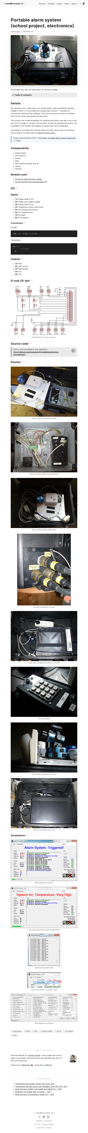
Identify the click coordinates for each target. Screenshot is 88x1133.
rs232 (59, 1031)
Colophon (48, 1121)
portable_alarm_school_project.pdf (62, 138)
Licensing (40, 1127)
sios (35, 1031)
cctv (15, 1035)
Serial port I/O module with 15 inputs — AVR (33, 1092)
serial (28, 1031)
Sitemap (39, 1121)
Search (59, 4)
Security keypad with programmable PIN (31, 182)
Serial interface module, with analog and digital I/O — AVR (38, 1089)
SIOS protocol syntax (46, 133)
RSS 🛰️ (49, 1065)
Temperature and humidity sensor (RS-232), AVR (34, 1084)
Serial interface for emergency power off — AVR (34, 1094)
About (66, 4)
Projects (42, 4)
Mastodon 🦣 (27, 1065)
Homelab (51, 4)
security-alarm (47, 1031)
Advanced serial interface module (28, 179)
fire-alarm (69, 1031)
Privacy (49, 1127)
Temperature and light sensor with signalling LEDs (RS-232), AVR (41, 1086)
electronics (16, 31)
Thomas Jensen (34, 1055)
